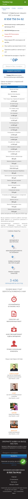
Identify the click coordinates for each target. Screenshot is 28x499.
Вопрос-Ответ (14, 484)
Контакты (14, 482)
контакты (20, 8)
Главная (14, 477)
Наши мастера (6, 8)
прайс (4, 9)
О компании (14, 479)
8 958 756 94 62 (14, 19)
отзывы (14, 8)
